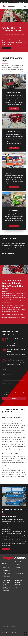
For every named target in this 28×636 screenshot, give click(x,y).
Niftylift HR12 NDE (6, 570)
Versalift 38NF (5, 582)
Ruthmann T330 (5, 585)
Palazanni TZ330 (19, 574)
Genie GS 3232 (5, 567)
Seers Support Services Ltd (8, 481)
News (16, 587)
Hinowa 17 (17, 567)
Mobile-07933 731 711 (21, 2)
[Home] (14, 558)
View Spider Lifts (14, 147)
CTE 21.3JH (5, 584)
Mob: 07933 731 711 (19, 584)
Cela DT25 (17, 570)
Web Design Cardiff (18, 632)
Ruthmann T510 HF (8, 253)
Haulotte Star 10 (6, 566)
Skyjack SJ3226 (6, 573)
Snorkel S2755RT (6, 576)
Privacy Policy (5, 626)
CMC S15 (17, 564)
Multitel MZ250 (5, 590)
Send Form (14, 398)
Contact (17, 589)
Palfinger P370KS (6, 587)
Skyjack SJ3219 (6, 572)
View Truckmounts (14, 108)
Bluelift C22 (18, 571)
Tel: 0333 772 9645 (18, 582)
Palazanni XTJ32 (19, 573)
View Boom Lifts (14, 226)
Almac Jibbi (5, 569)
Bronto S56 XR (5, 588)
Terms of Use (12, 626)
